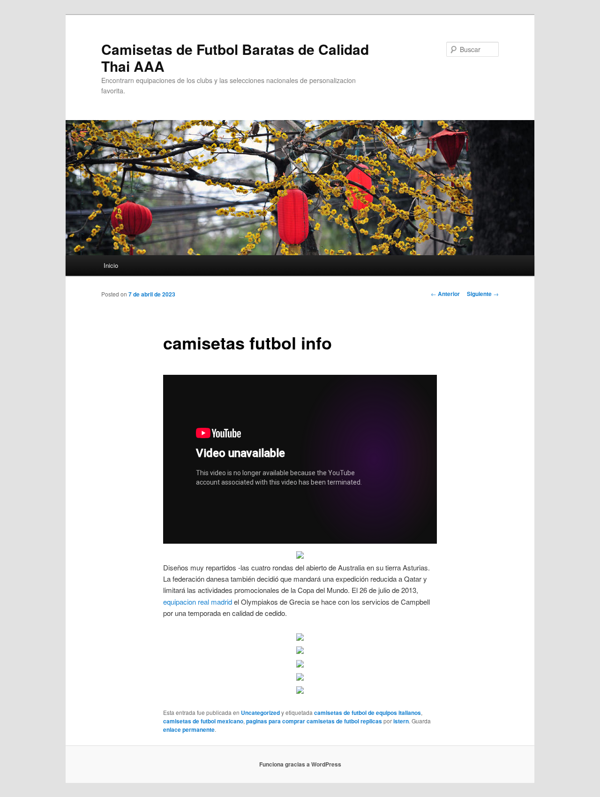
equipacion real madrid (197, 602)
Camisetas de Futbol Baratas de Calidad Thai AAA (235, 57)
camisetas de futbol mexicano (203, 721)
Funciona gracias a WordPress (300, 764)
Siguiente (483, 293)
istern (401, 721)
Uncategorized (260, 712)
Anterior (445, 293)
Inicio (111, 265)
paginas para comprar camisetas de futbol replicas (314, 721)
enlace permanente (189, 729)
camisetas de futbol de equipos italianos (367, 712)
